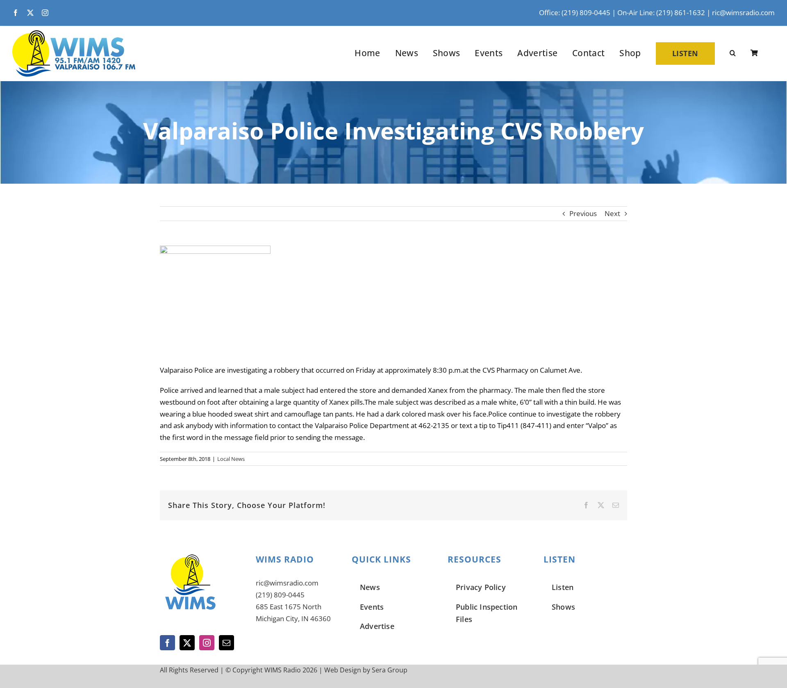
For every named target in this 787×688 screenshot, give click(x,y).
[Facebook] (167, 642)
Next (612, 213)
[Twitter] (187, 642)
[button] (733, 53)
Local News (231, 458)
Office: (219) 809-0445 (574, 12)
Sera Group (389, 669)
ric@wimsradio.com (743, 12)
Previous (583, 213)
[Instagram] (206, 642)
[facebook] (15, 12)
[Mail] (226, 642)
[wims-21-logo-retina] (73, 34)
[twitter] (30, 12)
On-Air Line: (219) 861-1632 (661, 12)
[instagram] (45, 12)
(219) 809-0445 (280, 594)
